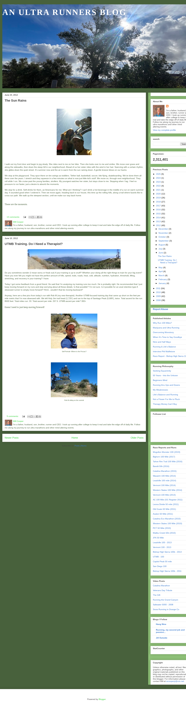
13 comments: (13, 217)
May (161, 267)
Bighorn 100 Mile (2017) (164, 457)
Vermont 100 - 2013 (162, 547)
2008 (158, 300)
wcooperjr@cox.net (175, 681)
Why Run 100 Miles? (162, 323)
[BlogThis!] (32, 217)
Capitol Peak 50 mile (162, 561)
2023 (158, 182)
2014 (158, 217)
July (161, 249)
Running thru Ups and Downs (166, 385)
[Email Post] (24, 217)
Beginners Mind (160, 380)
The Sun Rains (15, 100)
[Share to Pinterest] (41, 217)
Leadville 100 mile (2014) (164, 480)
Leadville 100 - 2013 (162, 542)
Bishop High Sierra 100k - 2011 (167, 571)
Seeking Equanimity (162, 371)
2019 (158, 197)
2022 (158, 186)
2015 (158, 213)
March (162, 275)
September (164, 241)
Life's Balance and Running (165, 394)
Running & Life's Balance (164, 347)
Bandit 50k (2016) (161, 466)
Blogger (102, 699)
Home (74, 437)
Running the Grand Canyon (165, 600)
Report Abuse (160, 309)
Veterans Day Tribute (162, 590)
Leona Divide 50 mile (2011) (166, 504)
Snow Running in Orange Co (166, 609)
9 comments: (13, 416)
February (163, 279)
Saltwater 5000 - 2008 (163, 604)
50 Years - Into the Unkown (165, 375)
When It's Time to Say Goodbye (167, 337)
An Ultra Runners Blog (64, 12)
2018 (158, 202)
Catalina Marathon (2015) (165, 471)
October (163, 237)
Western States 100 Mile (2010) (167, 523)
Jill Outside (161, 638)
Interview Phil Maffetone (164, 351)
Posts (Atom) (80, 446)
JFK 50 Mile (158, 538)
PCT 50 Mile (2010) (162, 528)
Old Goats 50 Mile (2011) (164, 509)
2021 (158, 190)
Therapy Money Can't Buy (165, 404)
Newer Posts (12, 437)
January (163, 283)
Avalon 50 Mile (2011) (163, 514)
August (162, 245)
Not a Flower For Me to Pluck (166, 399)
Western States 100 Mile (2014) (167, 490)
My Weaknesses (160, 390)
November (164, 233)
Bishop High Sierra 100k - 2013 (167, 552)
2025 (158, 174)
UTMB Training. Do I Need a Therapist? (34, 244)
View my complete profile (164, 130)
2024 (158, 178)
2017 (158, 205)
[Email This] (29, 217)
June (161, 252)
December (164, 229)
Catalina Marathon (161, 585)
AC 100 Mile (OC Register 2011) (168, 499)
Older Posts (137, 437)
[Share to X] (35, 217)
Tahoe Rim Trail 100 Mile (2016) (167, 461)
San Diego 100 (160, 566)
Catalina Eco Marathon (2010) (167, 519)
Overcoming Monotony (163, 332)
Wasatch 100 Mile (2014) (164, 476)
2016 (158, 209)
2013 (158, 221)
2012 (158, 225)
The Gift (156, 595)
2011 (158, 288)
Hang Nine (161, 624)
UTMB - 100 (158, 557)
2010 (158, 292)
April (161, 271)
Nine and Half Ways (162, 342)
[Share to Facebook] (38, 217)
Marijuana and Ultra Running (166, 328)
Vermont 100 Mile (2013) (164, 495)
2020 (158, 194)
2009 (158, 296)
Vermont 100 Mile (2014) (164, 485)
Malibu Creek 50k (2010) (164, 533)
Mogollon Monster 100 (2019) (166, 452)
